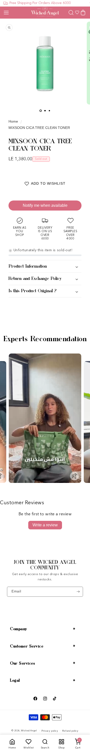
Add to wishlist (48, 183)
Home (13, 121)
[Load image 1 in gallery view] (40, 110)
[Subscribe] (78, 592)
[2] (45, 110)
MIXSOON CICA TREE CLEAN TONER (39, 128)
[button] (6, 13)
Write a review (45, 525)
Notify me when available (45, 205)
